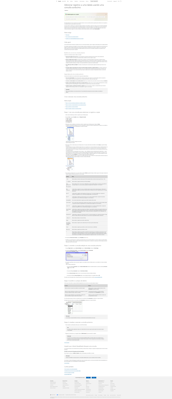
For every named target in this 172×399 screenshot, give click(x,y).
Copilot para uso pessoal (53, 383)
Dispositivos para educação (78, 383)
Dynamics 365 (87, 386)
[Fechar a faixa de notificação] (106, 14)
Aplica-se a (66, 10)
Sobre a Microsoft (112, 383)
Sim (88, 377)
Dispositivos (76, 1)
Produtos (71, 1)
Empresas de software (100, 390)
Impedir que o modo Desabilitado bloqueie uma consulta (74, 38)
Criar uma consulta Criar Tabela (69, 372)
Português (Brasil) (53, 394)
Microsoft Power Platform (101, 389)
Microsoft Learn (100, 383)
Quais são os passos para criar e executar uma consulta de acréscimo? (75, 16)
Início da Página (66, 363)
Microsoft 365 (64, 1)
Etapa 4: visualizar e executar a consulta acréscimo (73, 108)
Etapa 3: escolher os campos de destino (72, 106)
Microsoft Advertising (88, 389)
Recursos (87, 1)
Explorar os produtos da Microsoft (54, 386)
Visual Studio (99, 392)
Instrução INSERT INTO (67, 374)
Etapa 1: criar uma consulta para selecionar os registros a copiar (75, 102)
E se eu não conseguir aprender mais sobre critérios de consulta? (95, 16)
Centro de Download (65, 383)
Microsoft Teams (88, 392)
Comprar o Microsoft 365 (94, 1)
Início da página (66, 342)
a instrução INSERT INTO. (98, 277)
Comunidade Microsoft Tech (101, 386)
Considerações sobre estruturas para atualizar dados (72, 370)
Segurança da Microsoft (88, 383)
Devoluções (64, 386)
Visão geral (67, 34)
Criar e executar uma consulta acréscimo (72, 36)
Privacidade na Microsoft (113, 386)
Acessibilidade (112, 390)
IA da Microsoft (87, 382)
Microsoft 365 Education (77, 386)
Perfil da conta (64, 382)
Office (68, 1)
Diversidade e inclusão (112, 389)
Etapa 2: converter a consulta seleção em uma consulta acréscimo (76, 104)
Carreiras (111, 382)
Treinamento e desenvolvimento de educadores (80, 389)
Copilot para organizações (53, 382)
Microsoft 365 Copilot (88, 390)
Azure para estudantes (77, 392)
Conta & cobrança (82, 1)
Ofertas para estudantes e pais (78, 390)
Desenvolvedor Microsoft (101, 382)
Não (94, 377)
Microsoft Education (77, 382)
